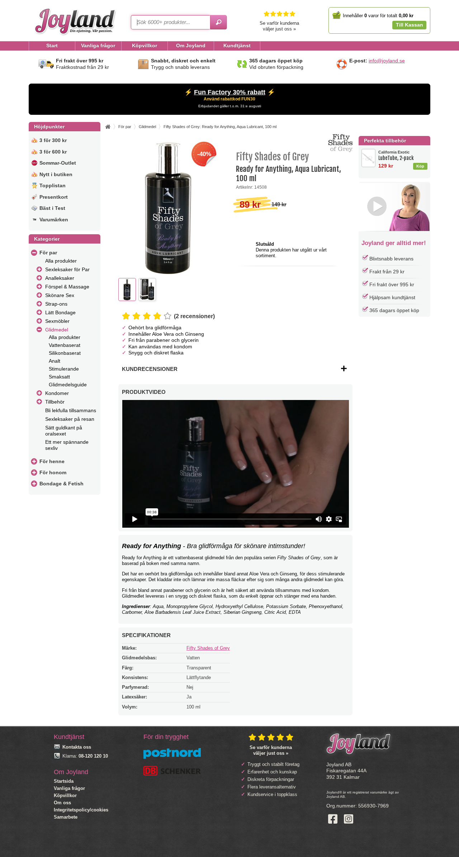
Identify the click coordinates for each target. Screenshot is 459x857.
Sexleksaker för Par (67, 269)
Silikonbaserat (65, 353)
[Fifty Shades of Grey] (340, 150)
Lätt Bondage (60, 312)
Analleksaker (59, 278)
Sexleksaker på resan (69, 419)
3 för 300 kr (53, 140)
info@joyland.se (387, 60)
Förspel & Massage (67, 286)
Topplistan (52, 185)
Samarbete (65, 817)
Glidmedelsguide (68, 384)
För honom (52, 472)
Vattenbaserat (64, 345)
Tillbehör (55, 402)
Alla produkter (61, 261)
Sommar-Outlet (57, 163)
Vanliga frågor (69, 788)
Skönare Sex (59, 295)
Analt (54, 361)
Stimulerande (64, 369)
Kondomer (57, 393)
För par (48, 252)
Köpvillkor (65, 795)
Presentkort (53, 197)
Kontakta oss (76, 747)
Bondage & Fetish (61, 483)
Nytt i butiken (55, 174)
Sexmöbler (57, 321)
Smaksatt (59, 377)
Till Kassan (409, 25)
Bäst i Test (52, 208)
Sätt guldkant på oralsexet (63, 431)
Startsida (64, 781)
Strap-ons (56, 304)
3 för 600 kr (53, 152)
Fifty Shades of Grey (208, 648)
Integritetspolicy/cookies (81, 810)
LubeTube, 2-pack (396, 155)
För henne (52, 461)
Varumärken (53, 219)
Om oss (62, 802)
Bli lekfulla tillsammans (70, 410)
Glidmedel (56, 330)
